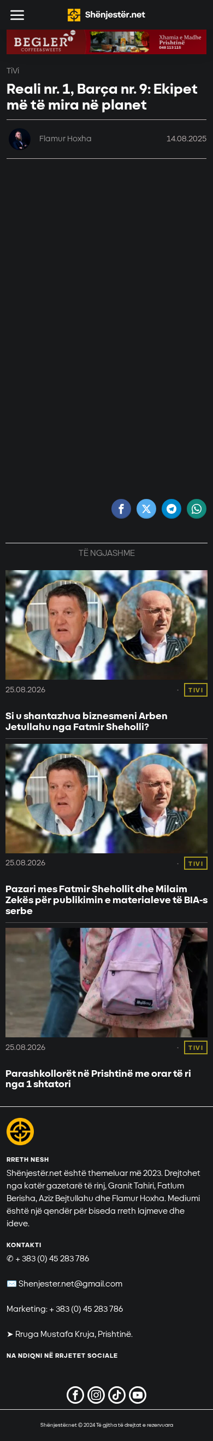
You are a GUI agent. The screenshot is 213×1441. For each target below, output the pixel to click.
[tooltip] (121, 509)
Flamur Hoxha (65, 139)
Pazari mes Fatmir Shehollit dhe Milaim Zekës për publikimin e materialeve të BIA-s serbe (106, 900)
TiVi (13, 71)
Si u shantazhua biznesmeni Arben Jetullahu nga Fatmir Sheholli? (86, 722)
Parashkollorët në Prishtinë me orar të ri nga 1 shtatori (98, 1079)
